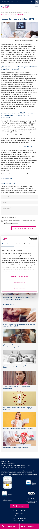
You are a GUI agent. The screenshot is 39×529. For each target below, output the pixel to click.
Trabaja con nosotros (19, 506)
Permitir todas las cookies (19, 276)
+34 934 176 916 (5, 2)
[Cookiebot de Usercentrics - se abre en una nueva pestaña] (28, 238)
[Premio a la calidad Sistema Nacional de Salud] (7, 482)
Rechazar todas (19, 288)
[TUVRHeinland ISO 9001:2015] (31, 482)
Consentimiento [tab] (7, 244)
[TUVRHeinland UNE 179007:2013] (7, 493)
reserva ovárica (31, 88)
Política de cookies (19, 516)
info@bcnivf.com (15, 2)
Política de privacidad (19, 518)
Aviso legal (19, 513)
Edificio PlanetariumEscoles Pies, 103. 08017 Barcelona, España (15, 464)
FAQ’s (17, 192)
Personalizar (18, 282)
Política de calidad (19, 521)
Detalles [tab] (18, 244)
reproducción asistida (8, 78)
